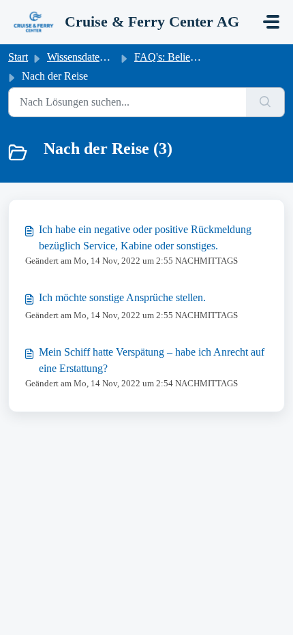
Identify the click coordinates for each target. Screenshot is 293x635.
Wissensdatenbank (86, 57)
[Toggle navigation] (271, 22)
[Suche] (265, 102)
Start (18, 57)
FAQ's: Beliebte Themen (187, 57)
